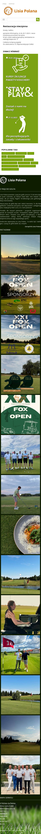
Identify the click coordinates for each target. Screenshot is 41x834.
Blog (2, 824)
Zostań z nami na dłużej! (16, 108)
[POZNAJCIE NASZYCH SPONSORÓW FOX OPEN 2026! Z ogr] (20, 334)
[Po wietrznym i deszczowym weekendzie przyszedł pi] (20, 254)
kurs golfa (28, 160)
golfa (31, 153)
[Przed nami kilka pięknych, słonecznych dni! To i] (20, 694)
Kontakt (4, 821)
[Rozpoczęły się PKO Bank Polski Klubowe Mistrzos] (20, 774)
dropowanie (21, 153)
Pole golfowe (7, 806)
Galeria (3, 816)
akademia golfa (8, 153)
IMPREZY (3, 813)
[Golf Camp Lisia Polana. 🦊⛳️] (20, 494)
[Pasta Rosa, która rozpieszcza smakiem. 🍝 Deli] (20, 534)
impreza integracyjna (16, 156)
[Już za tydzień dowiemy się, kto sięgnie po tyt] (20, 374)
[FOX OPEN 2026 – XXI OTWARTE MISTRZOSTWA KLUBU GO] (20, 414)
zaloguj (4, 3)
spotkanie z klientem (10, 169)
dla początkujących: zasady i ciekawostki (18, 137)
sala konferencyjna (10, 166)
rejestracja (11, 3)
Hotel (3, 811)
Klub (2, 819)
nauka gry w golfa (9, 163)
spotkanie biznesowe (27, 166)
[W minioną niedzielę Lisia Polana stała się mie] (20, 614)
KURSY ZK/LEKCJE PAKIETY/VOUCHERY (18, 78)
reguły (34, 163)
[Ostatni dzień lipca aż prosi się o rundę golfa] (20, 574)
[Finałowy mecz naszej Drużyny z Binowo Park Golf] (20, 654)
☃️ (17, 39)
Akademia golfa (7, 808)
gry (4, 156)
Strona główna (7, 803)
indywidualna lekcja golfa (12, 160)
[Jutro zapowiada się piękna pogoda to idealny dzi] (20, 734)
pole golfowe (24, 163)
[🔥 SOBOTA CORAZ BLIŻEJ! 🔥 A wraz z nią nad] (20, 294)
